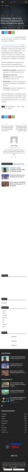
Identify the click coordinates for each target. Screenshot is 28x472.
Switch (4, 326)
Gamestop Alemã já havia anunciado (12, 45)
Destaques (7, 5)
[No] (26, 466)
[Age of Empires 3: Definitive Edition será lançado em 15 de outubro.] (5, 184)
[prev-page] (2, 189)
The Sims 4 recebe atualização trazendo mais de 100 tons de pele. (17, 169)
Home (2, 5)
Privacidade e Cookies (19, 469)
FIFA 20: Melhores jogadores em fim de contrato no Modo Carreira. (18, 399)
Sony (3, 320)
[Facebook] (2, 32)
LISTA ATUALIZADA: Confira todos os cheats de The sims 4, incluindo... (18, 384)
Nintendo (4, 324)
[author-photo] (14, 143)
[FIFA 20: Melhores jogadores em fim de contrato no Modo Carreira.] (5, 399)
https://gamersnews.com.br (14, 147)
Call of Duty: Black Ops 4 (7, 37)
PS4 (5, 108)
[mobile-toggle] (2, 2)
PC (2, 108)
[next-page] (5, 189)
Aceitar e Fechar (8, 469)
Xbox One (10, 108)
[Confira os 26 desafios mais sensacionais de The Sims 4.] (5, 392)
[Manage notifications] (4, 468)
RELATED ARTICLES (7, 164)
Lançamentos (12, 15)
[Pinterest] (9, 32)
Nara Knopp (4, 27)
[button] (26, 2)
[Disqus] (14, 213)
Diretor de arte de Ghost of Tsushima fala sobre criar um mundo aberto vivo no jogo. (7, 128)
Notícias (17, 15)
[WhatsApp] (13, 32)
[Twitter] (6, 32)
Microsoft (4, 315)
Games (7, 15)
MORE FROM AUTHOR (19, 164)
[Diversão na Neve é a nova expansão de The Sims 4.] (5, 176)
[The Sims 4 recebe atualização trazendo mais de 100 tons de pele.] (5, 169)
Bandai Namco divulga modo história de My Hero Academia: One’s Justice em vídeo (21, 128)
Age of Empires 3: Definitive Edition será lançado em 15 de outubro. (18, 184)
